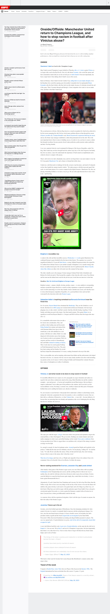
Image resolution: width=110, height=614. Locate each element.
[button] (104, 7)
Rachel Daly (50, 569)
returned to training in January (57, 342)
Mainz (85, 312)
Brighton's (44, 254)
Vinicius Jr (44, 374)
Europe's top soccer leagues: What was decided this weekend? (85, 341)
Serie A (60, 528)
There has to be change (46, 458)
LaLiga (60, 434)
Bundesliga (72, 305)
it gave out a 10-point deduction (68, 526)
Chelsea (90, 70)
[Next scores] (108, 3)
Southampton (44, 472)
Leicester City (73, 466)
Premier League (66, 294)
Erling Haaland (44, 327)
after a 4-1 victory (79, 70)
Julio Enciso (63, 262)
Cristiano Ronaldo (58, 135)
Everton (64, 466)
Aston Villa (57, 569)
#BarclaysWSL (57, 575)
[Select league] (5, 3)
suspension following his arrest (86, 135)
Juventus (43, 505)
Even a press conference (84, 439)
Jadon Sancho (75, 74)
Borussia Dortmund (78, 299)
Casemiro (75, 72)
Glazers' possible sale (46, 135)
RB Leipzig (57, 308)
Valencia (69, 397)
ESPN (4, 7)
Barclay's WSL (86, 569)
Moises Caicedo (89, 267)
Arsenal (71, 447)
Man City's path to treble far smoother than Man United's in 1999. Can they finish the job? (84, 325)
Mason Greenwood (72, 135)
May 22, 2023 (65, 554)
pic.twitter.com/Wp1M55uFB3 (55, 577)
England (42, 571)
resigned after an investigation (70, 515)
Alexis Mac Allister (45, 269)
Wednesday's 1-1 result (74, 258)
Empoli (42, 528)
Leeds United (87, 466)
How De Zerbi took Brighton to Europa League (60, 281)
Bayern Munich (53, 305)
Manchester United (46, 66)
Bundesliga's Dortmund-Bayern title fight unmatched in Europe (84, 333)
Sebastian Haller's (47, 299)
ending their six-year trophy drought (80, 81)
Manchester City (53, 161)
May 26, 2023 (74, 580)
